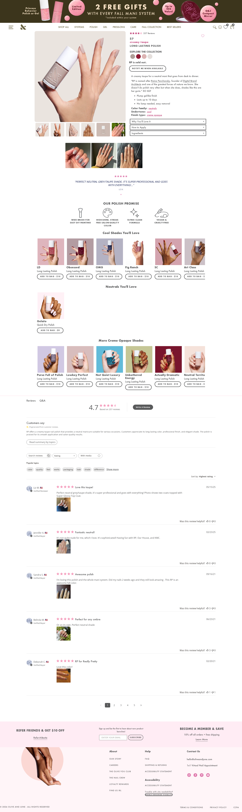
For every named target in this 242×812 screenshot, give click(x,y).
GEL (105, 26)
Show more (112, 469)
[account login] (220, 27)
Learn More (202, 739)
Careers (113, 765)
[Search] (215, 29)
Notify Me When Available (147, 68)
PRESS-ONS (119, 26)
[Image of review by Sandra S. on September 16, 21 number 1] (64, 592)
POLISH (93, 26)
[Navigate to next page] (141, 705)
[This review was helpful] (208, 608)
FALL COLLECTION (151, 26)
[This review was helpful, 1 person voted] (208, 692)
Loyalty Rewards (119, 784)
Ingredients (137, 133)
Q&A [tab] (42, 400)
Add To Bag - (51, 276)
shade (87, 469)
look (79, 469)
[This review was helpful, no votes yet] (208, 521)
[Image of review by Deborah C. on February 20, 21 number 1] (64, 676)
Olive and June (16, 807)
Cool (149, 111)
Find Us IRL (115, 790)
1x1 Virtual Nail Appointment (202, 765)
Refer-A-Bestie (40, 737)
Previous (37, 131)
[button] (78, 155)
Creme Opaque (154, 115)
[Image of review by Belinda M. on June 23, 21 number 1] (64, 634)
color (30, 469)
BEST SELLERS (174, 26)
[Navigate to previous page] (100, 705)
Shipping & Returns (156, 765)
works (57, 469)
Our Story (115, 759)
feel (48, 469)
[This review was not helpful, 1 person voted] (213, 692)
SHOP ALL (63, 26)
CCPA (236, 807)
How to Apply (139, 127)
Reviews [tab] (31, 400)
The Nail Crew (117, 778)
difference (99, 469)
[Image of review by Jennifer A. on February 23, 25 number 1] (64, 547)
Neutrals (153, 108)
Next (123, 131)
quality (39, 469)
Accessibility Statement (158, 771)
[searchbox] (36, 455)
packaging (68, 469)
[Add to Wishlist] (202, 35)
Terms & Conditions (191, 807)
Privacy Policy (218, 807)
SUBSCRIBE (136, 737)
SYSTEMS (79, 26)
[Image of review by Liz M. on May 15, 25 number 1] (64, 505)
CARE (133, 26)
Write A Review (143, 407)
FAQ (147, 759)
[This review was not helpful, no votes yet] (213, 521)
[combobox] (65, 455)
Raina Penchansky (160, 80)
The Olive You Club (120, 771)
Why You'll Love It (141, 121)
